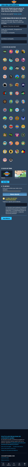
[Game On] (20, 174)
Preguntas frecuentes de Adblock (9, 450)
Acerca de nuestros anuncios (8, 448)
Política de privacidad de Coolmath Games (11, 437)
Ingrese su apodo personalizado (11, 201)
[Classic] (6, 174)
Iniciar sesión (17, 14)
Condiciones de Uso (18, 446)
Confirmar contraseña (7, 39)
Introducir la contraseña (8, 32)
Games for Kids (5, 458)
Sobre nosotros (5, 460)
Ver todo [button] (5, 182)
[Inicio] (14, 2)
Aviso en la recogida (6, 446)
